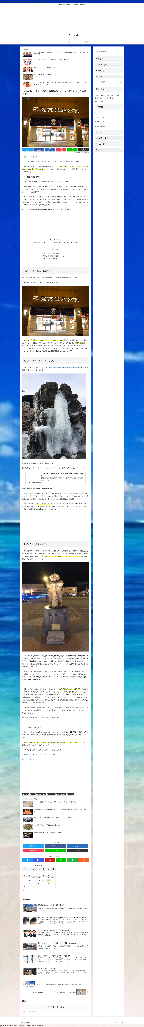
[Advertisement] (72, 18)
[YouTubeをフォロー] (50, 860)
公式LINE (28, 754)
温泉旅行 (64, 794)
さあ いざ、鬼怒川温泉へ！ (53, 253)
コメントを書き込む (55, 1007)
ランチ (33, 794)
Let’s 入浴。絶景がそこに (52, 258)
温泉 (58, 794)
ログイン (98, 113)
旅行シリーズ (52, 794)
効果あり (39, 794)
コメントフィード (101, 122)
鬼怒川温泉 (71, 794)
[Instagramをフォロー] (38, 860)
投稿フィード (99, 117)
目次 (53, 249)
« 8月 (24, 891)
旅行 (45, 794)
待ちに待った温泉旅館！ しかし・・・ (56, 256)
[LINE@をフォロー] (61, 860)
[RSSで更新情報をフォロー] (83, 860)
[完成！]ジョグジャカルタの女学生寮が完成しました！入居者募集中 (108, 97)
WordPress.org (100, 126)
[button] (121, 52)
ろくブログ (26, 794)
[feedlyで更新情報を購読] (72, 860)
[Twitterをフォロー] (27, 860)
